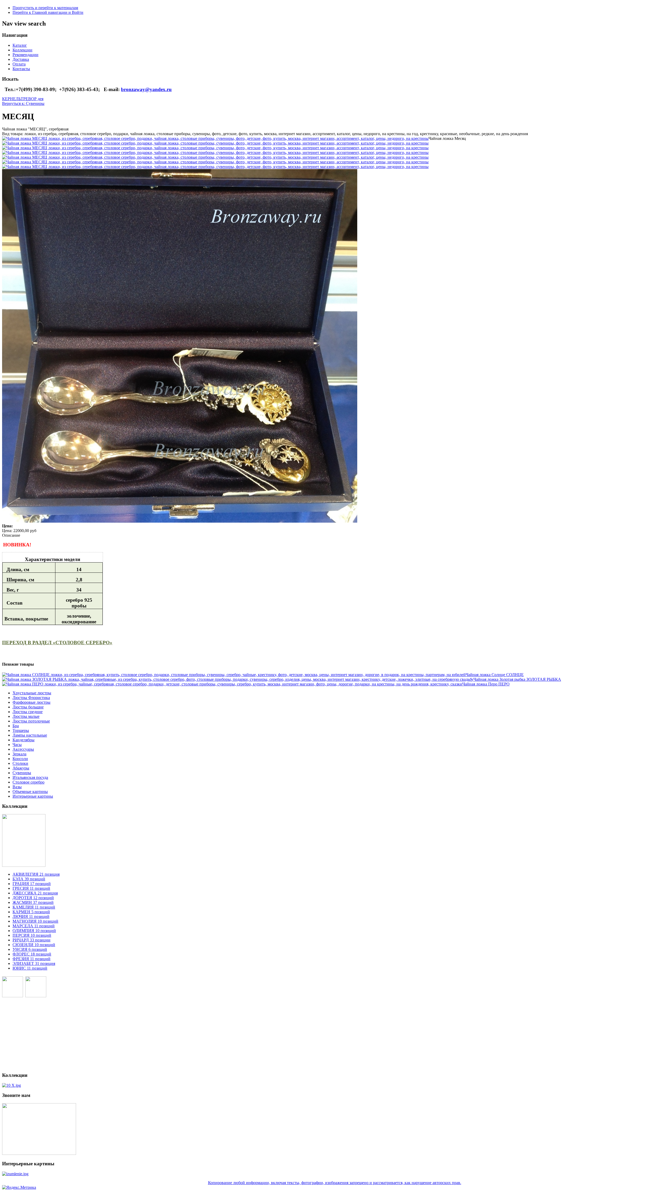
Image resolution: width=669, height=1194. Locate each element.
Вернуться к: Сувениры (23, 103)
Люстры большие (28, 707)
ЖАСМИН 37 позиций (33, 902)
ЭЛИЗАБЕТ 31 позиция (34, 963)
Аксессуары (23, 749)
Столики (20, 763)
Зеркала (19, 754)
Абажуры (21, 768)
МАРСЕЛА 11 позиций (34, 926)
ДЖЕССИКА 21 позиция (35, 893)
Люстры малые (26, 716)
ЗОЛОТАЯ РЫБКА (517, 679)
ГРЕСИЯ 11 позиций (31, 888)
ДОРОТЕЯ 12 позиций (33, 898)
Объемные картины (30, 791)
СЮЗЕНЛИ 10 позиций (34, 944)
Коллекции (22, 50)
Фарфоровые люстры (31, 702)
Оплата (19, 64)
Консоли (20, 758)
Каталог (20, 45)
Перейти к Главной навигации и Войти (48, 12)
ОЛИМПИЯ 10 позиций (34, 930)
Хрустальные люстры (32, 693)
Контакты (21, 69)
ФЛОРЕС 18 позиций (32, 954)
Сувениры (22, 773)
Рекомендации (25, 54)
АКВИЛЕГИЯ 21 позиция (36, 874)
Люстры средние (28, 711)
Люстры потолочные (31, 721)
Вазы (17, 787)
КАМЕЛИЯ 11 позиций (34, 907)
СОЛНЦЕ (495, 674)
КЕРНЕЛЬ (11, 99)
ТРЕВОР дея (32, 99)
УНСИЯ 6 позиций (30, 949)
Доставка (21, 59)
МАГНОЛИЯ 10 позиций (35, 921)
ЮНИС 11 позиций (30, 968)
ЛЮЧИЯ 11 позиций (31, 916)
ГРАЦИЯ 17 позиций (32, 883)
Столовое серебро (28, 782)
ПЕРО (486, 684)
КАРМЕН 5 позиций (31, 912)
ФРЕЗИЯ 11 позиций (31, 959)
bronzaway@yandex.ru (146, 89)
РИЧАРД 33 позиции (31, 940)
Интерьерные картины (33, 796)
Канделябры (23, 740)
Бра (16, 726)
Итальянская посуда (30, 777)
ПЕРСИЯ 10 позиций (32, 935)
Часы (17, 744)
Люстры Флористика (31, 697)
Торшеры (21, 730)
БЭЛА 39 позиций (29, 879)
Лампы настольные (30, 735)
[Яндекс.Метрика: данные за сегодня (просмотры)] (19, 1187)
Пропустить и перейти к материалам (45, 7)
